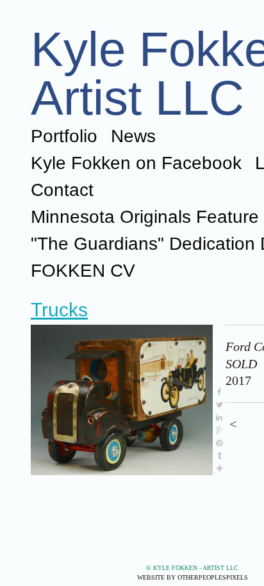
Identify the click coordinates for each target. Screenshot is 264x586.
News (133, 136)
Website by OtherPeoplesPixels (192, 577)
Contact (62, 190)
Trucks (59, 309)
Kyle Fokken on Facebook (136, 163)
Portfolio (64, 136)
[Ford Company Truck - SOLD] (122, 400)
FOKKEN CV (83, 271)
